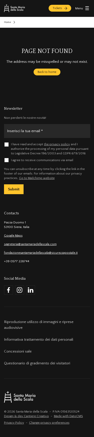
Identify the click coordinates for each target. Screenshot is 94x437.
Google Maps (13, 235)
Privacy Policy (14, 422)
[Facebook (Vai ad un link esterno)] (8, 290)
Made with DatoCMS (68, 416)
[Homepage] (14, 8)
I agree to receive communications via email (42, 160)
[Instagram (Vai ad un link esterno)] (19, 290)
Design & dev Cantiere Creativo (26, 416)
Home (7, 22)
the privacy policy (57, 144)
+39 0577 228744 (16, 261)
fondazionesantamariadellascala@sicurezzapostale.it (41, 252)
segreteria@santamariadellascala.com (30, 244)
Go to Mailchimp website (37, 178)
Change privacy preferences (49, 422)
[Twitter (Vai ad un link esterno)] (30, 290)
